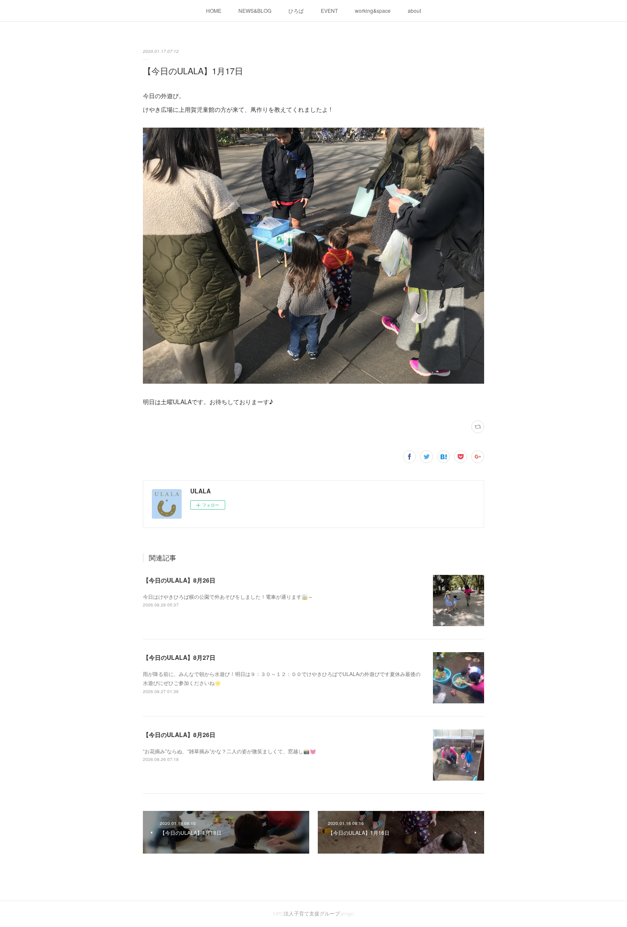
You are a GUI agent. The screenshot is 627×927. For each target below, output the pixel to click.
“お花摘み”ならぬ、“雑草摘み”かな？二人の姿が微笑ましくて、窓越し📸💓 (229, 751)
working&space (373, 10)
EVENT (329, 10)
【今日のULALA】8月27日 (179, 657)
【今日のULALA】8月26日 (179, 580)
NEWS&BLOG (254, 10)
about (414, 10)
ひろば (296, 10)
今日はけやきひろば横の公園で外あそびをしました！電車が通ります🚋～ (228, 596)
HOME (213, 10)
